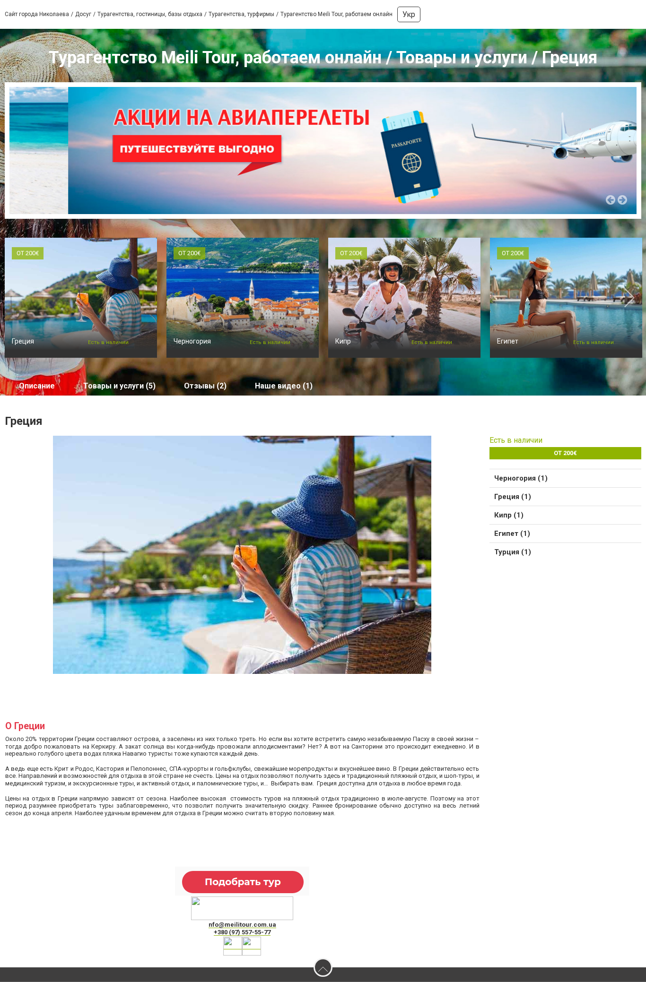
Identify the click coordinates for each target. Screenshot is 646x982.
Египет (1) (512, 533)
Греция (23, 341)
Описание (37, 385)
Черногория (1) (521, 478)
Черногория (192, 341)
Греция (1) (512, 496)
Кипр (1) (509, 515)
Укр (408, 14)
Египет (507, 341)
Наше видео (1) (284, 385)
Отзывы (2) (205, 385)
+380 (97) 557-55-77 (242, 932)
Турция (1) (512, 552)
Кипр (343, 341)
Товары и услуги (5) (119, 385)
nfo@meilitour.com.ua (242, 924)
